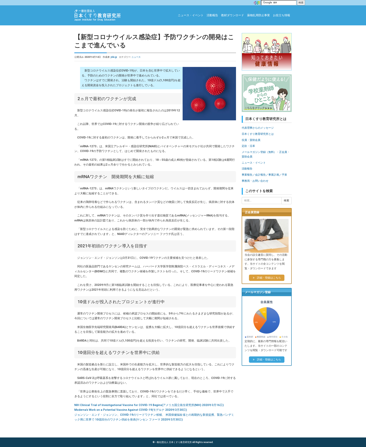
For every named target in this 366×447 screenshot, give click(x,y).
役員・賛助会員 (251, 139)
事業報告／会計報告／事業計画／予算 (264, 174)
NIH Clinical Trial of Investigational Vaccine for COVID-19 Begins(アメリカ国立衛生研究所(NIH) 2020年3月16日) (149, 405)
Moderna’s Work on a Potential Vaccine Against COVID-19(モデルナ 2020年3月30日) (130, 410)
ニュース (136, 57)
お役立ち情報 (281, 15)
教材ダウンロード (232, 15)
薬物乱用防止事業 (258, 15)
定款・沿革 (248, 145)
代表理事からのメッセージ (258, 127)
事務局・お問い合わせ (255, 180)
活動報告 (212, 15)
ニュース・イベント (191, 15)
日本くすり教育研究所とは (258, 133)
